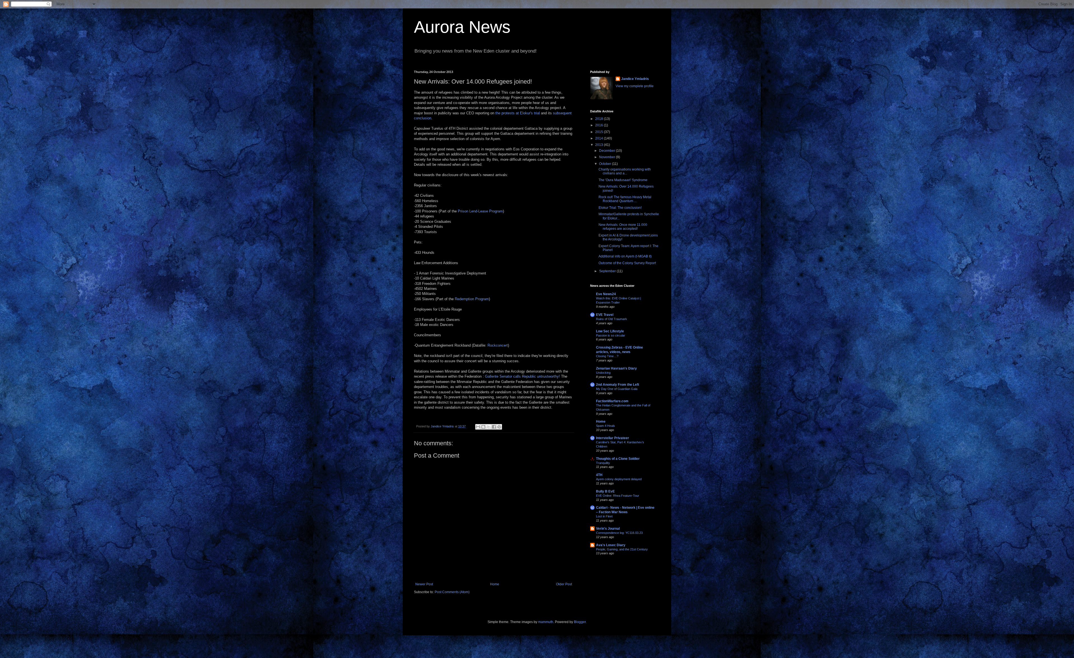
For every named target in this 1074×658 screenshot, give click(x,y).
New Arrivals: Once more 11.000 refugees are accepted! (623, 227)
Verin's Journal (608, 529)
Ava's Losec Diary (610, 545)
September (608, 271)
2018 (599, 119)
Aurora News (462, 27)
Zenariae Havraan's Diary (616, 368)
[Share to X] (488, 427)
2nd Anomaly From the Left (617, 385)
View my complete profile (635, 86)
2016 (599, 125)
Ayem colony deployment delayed (619, 479)
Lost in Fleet (604, 516)
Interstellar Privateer (612, 438)
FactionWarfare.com (612, 401)
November (607, 157)
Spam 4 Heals (605, 425)
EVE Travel (604, 315)
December (607, 151)
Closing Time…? (607, 356)
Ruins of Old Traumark (611, 319)
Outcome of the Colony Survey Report (627, 263)
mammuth (545, 622)
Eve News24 (606, 294)
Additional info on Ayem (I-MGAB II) (625, 256)
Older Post (564, 584)
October (605, 164)
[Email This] (478, 427)
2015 (599, 132)
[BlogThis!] (483, 427)
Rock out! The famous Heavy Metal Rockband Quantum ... (625, 199)
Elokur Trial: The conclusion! (620, 208)
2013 (599, 145)
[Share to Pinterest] (499, 427)
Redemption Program (472, 299)
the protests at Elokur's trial (517, 113)
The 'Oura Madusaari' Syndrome (623, 180)
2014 (599, 138)
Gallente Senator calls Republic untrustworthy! (522, 376)
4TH (599, 475)
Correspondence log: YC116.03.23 (619, 532)
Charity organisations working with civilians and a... (625, 171)
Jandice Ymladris (635, 79)
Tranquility (603, 463)
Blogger (580, 622)
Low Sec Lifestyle (610, 331)
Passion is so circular (610, 335)
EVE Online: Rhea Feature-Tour (617, 495)
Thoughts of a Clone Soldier (618, 459)
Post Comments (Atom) (452, 592)
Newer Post (424, 584)
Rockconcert (497, 345)
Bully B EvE (605, 491)
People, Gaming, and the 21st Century (622, 549)
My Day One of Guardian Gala (616, 388)
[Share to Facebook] (494, 427)
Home (494, 584)
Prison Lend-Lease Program (480, 211)
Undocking (603, 372)
